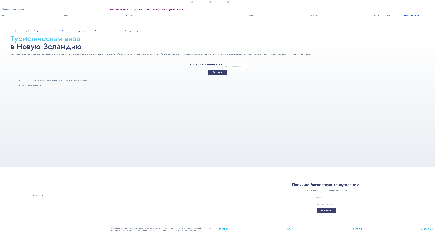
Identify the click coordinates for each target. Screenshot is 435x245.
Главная (223, 229)
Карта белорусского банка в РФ (121, 10)
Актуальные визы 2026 (175, 10)
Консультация (411, 15)
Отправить (217, 72)
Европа (5, 15)
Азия (190, 15)
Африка (251, 15)
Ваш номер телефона (204, 65)
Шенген (67, 15)
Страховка (154, 10)
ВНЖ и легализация (382, 15)
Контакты (163, 10)
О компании (428, 229)
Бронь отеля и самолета (142, 10)
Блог (290, 229)
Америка (129, 15)
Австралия (314, 15)
